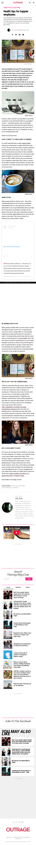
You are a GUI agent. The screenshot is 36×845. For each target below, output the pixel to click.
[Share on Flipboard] (19, 34)
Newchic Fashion (18, 276)
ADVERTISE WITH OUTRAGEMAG (21, 837)
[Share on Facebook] (12, 34)
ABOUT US (9, 837)
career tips (14, 486)
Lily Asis (16, 30)
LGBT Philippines (7, 487)
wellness (15, 487)
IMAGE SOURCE (29, 115)
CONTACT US (18, 838)
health (20, 486)
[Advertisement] (18, 301)
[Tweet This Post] (16, 34)
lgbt (24, 486)
